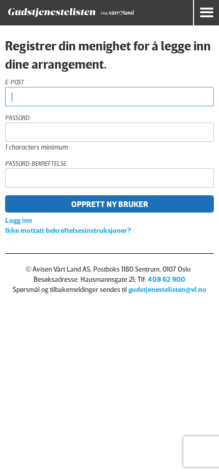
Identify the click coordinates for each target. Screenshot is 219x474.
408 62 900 (166, 279)
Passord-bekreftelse (35, 163)
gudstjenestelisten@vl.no (167, 289)
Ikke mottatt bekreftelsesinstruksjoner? (68, 230)
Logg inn (18, 220)
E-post (14, 82)
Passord (17, 118)
